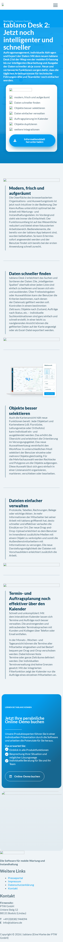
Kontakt (13, 888)
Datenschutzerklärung (21, 884)
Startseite (8, 21)
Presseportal (15, 877)
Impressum (14, 881)
